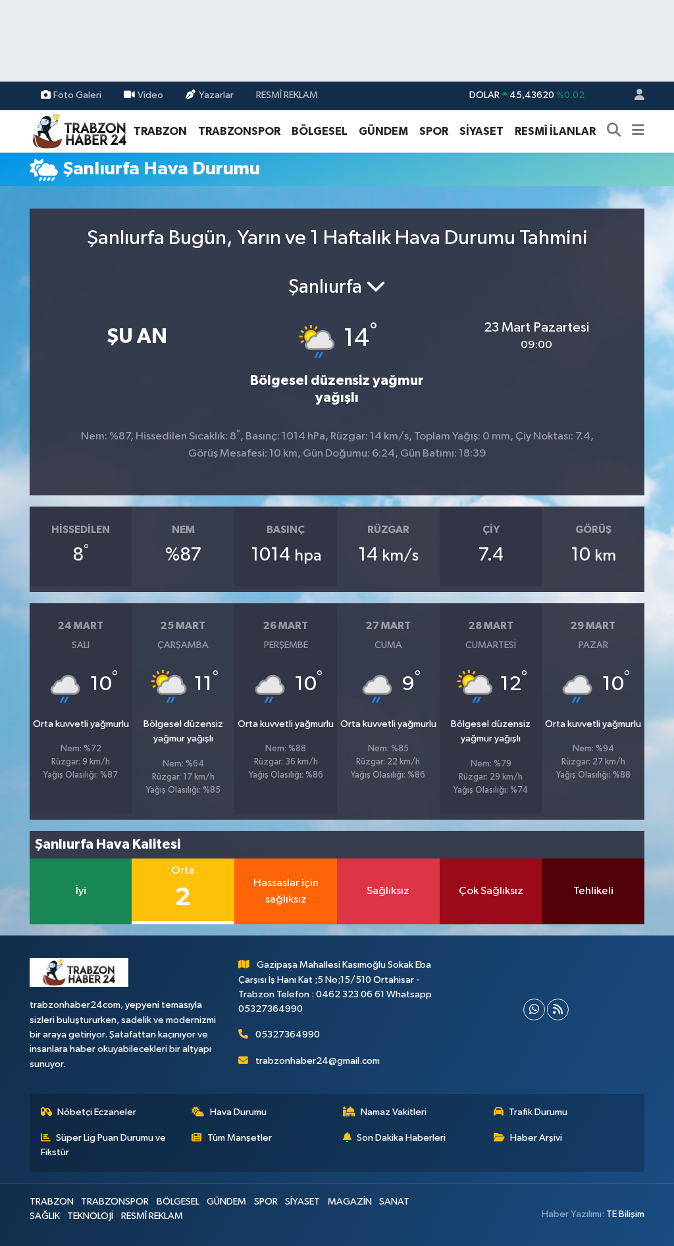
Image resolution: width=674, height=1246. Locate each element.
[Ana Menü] (638, 131)
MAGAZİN (350, 1202)
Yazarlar (216, 95)
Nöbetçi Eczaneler (96, 1112)
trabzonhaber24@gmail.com (317, 1061)
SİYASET (481, 131)
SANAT (394, 1202)
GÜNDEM (383, 131)
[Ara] (614, 131)
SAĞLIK (45, 1216)
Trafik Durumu (538, 1112)
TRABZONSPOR (239, 131)
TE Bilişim (625, 1214)
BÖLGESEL (320, 131)
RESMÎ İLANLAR (555, 131)
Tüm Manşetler (239, 1138)
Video (150, 95)
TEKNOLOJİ (90, 1216)
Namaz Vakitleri (394, 1112)
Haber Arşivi (536, 1138)
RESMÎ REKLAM (287, 95)
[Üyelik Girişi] (633, 96)
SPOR (433, 131)
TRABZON (160, 131)
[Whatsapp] (534, 1009)
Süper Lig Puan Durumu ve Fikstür (104, 1145)
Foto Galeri (77, 95)
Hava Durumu (238, 1112)
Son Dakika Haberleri (401, 1138)
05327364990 (287, 1034)
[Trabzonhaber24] (79, 130)
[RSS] (558, 1009)
